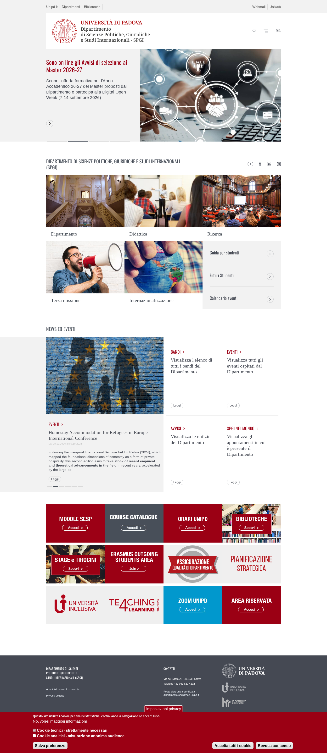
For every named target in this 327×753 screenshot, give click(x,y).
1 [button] (57, 141)
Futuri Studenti (222, 275)
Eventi (54, 424)
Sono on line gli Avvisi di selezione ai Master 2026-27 (86, 66)
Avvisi (176, 428)
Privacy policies (55, 695)
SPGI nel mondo (240, 428)
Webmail (258, 7)
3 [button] (99, 141)
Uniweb (275, 7)
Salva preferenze (50, 746)
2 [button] (78, 141)
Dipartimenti (71, 7)
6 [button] (80, 486)
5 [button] (74, 486)
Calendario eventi (223, 298)
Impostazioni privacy (163, 709)
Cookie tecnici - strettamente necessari (72, 730)
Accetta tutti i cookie (232, 746)
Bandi (175, 352)
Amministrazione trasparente (62, 689)
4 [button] (120, 141)
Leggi (55, 479)
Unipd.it (52, 7)
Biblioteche (92, 7)
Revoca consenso (274, 746)
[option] (163, 95)
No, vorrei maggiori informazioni (60, 721)
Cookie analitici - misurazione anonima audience (80, 736)
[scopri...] (49, 123)
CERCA (273, 37)
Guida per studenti (224, 252)
